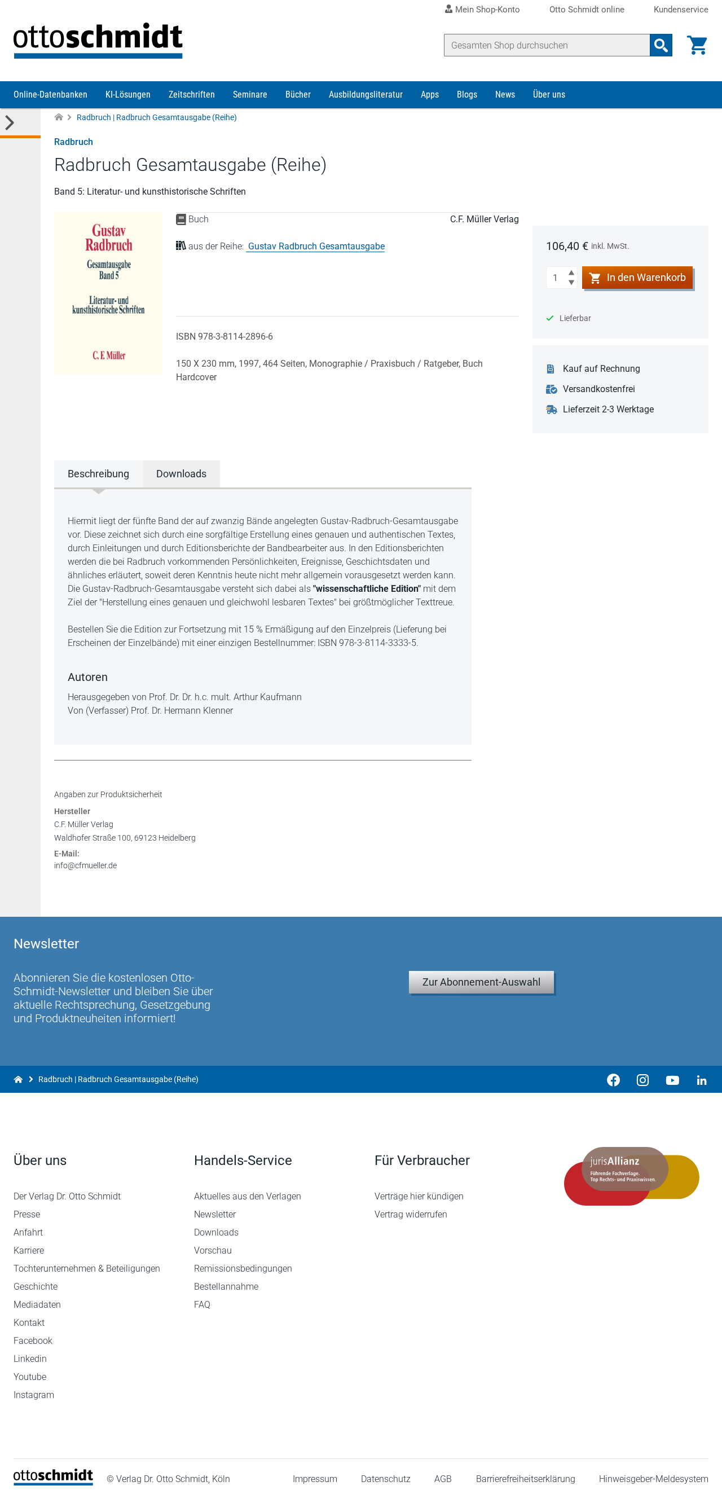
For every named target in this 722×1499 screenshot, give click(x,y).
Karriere (29, 1250)
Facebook (33, 1340)
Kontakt (29, 1322)
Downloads (216, 1232)
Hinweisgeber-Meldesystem (653, 1479)
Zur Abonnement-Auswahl (481, 982)
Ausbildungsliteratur (366, 94)
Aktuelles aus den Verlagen (247, 1196)
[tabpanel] (263, 616)
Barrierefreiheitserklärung (525, 1479)
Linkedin (30, 1358)
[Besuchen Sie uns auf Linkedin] (698, 1079)
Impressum (315, 1479)
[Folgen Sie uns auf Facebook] (613, 1079)
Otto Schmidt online (586, 10)
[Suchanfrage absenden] (661, 45)
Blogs (467, 94)
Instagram (34, 1395)
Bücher (298, 94)
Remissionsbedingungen (243, 1268)
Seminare (250, 94)
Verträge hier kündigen (419, 1196)
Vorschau (213, 1250)
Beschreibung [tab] (98, 474)
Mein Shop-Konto (487, 10)
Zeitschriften (192, 94)
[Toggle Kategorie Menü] (20, 123)
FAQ (202, 1304)
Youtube (30, 1376)
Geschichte (36, 1286)
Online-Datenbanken (50, 94)
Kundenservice (681, 10)
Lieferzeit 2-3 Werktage (608, 409)
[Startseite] (53, 1482)
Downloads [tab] (181, 474)
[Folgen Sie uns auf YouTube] (672, 1079)
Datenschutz (386, 1479)
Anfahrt (28, 1232)
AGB (443, 1479)
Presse (27, 1214)
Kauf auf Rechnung (601, 368)
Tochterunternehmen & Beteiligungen (87, 1268)
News (505, 94)
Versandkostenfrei (599, 389)
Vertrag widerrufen (411, 1214)
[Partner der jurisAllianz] (631, 1176)
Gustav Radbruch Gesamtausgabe (316, 246)
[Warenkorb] (697, 45)
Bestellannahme (226, 1286)
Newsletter (215, 1214)
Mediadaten (37, 1304)
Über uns (549, 94)
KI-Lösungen (128, 94)
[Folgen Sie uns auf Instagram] (643, 1079)
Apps (430, 94)
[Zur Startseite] (58, 118)
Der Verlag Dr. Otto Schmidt (67, 1196)
